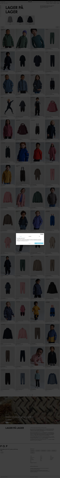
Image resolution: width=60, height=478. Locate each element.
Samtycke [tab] (21, 236)
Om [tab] (39, 236)
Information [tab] (30, 236)
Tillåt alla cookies (39, 243)
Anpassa (29, 243)
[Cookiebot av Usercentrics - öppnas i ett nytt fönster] (40, 234)
